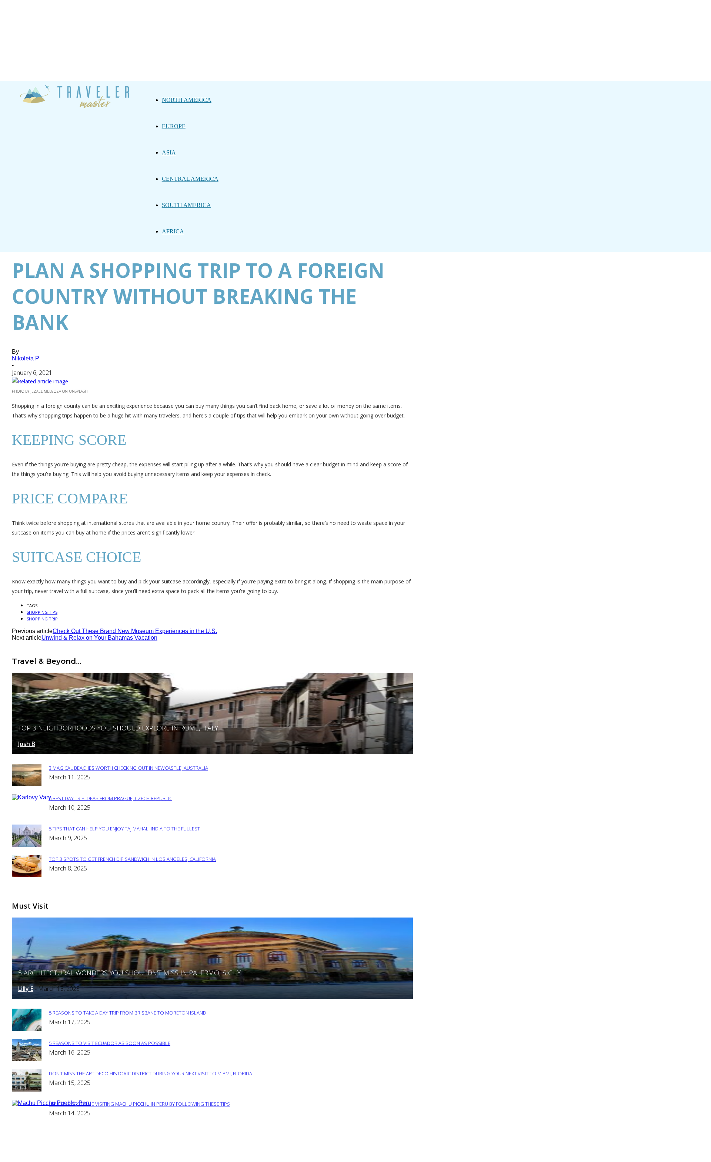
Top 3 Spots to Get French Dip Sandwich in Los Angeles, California (132, 859)
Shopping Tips (42, 612)
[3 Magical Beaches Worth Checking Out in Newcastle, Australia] (26, 784)
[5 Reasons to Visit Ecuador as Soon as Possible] (26, 1059)
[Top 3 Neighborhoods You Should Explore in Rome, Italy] (212, 752)
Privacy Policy (246, 1151)
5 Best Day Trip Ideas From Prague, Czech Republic (110, 798)
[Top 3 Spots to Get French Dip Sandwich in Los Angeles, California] (26, 875)
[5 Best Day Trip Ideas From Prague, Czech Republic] (31, 797)
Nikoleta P (25, 358)
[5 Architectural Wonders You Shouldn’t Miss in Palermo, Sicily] (212, 997)
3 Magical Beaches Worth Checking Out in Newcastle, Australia (128, 768)
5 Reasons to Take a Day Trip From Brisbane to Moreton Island (127, 1012)
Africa (173, 231)
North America (186, 100)
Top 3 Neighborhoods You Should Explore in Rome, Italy (118, 727)
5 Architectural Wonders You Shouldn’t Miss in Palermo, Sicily (129, 972)
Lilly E (25, 989)
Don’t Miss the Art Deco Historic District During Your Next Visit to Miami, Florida (150, 1073)
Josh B (26, 744)
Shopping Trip (42, 619)
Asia (169, 152)
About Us (202, 1151)
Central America (190, 179)
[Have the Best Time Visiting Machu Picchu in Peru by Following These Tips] (51, 1103)
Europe (174, 126)
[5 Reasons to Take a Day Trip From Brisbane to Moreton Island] (26, 1029)
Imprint (288, 1151)
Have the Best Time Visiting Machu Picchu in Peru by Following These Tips (139, 1104)
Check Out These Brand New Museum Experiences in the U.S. (135, 631)
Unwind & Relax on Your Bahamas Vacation (99, 638)
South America (186, 205)
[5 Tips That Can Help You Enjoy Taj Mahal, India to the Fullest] (26, 845)
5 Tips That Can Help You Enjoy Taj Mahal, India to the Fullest (124, 828)
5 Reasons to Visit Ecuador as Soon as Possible (109, 1043)
